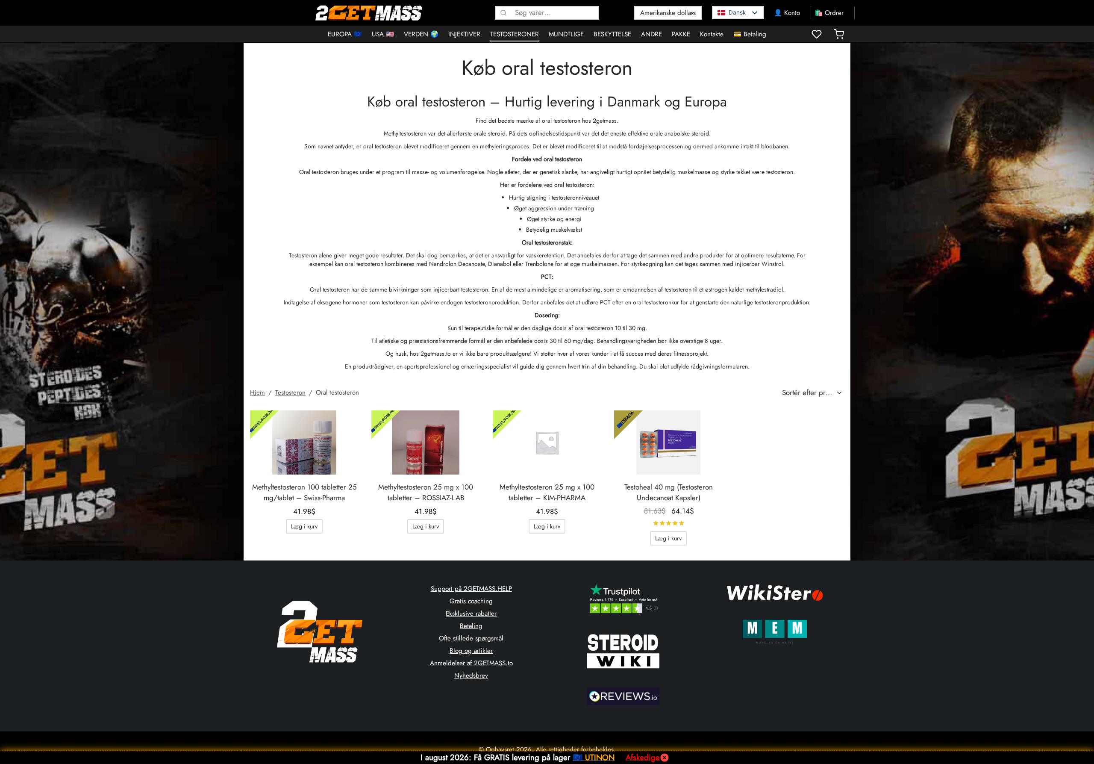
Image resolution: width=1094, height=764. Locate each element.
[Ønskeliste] (817, 34)
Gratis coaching (471, 601)
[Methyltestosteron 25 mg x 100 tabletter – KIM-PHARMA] (547, 442)
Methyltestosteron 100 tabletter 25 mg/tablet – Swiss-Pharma (304, 492)
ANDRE (651, 34)
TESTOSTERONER (514, 34)
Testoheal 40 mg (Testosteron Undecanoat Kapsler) (668, 492)
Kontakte (711, 34)
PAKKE (681, 34)
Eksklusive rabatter (471, 613)
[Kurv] (839, 34)
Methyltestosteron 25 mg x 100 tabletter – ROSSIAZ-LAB (425, 492)
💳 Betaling (749, 34)
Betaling (471, 626)
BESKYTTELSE (612, 34)
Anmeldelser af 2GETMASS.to (471, 663)
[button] (304, 526)
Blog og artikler (471, 650)
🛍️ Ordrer (829, 13)
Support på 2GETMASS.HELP (471, 588)
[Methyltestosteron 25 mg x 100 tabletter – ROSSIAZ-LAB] (425, 442)
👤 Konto (787, 13)
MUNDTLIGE (566, 34)
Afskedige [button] (643, 757)
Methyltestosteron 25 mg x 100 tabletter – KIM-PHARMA (547, 492)
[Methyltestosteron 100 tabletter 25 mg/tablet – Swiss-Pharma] (304, 442)
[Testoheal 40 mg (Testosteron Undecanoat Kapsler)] (668, 442)
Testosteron (290, 392)
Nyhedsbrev (471, 675)
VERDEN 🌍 (421, 34)
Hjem (257, 392)
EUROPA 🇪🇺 (345, 34)
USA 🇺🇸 (383, 34)
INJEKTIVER (464, 34)
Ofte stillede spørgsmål (471, 638)
